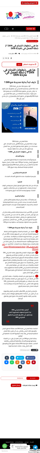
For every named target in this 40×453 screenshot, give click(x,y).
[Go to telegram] (35, 447)
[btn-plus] (8, 58)
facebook (31, 358)
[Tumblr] (7, 358)
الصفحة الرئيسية (32, 36)
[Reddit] (28, 362)
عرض (19, 64)
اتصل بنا (32, 442)
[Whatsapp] (12, 362)
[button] (29, 3)
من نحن (26, 442)
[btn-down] (3, 58)
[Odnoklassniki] (17, 362)
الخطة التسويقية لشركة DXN (17, 246)
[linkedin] (12, 358)
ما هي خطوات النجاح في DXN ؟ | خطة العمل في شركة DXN (20, 37)
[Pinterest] (34, 362)
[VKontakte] (23, 362)
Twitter (21, 358)
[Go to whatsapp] (4, 446)
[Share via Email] (20, 367)
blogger (32, 378)
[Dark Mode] (6, 29)
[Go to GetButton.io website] (5, 451)
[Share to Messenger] (6, 362)
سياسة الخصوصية (10, 442)
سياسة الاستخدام (19, 442)
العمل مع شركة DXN (18, 36)
